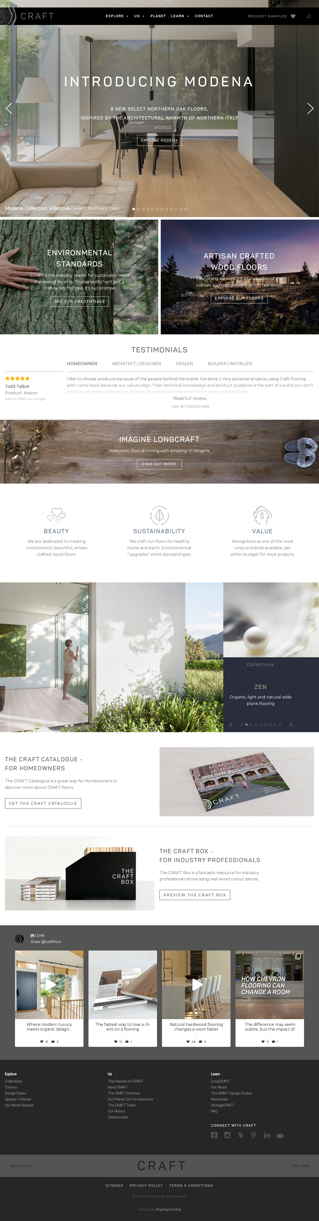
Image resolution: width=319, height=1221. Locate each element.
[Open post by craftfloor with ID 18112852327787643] (270, 984)
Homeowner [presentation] (82, 363)
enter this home (159, 136)
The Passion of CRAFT (125, 1081)
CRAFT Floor (28, 16)
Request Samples (267, 16)
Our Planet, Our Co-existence (130, 1099)
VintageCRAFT (222, 1105)
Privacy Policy (146, 1186)
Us (110, 1074)
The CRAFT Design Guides (231, 1093)
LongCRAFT (220, 1081)
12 (185, 209)
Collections (13, 1081)
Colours (11, 1087)
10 (176, 209)
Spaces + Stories (18, 1099)
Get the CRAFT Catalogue (43, 803)
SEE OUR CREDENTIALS (80, 301)
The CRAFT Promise (124, 1093)
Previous (8, 108)
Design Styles (15, 1093)
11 (181, 209)
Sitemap (115, 1186)
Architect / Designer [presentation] (136, 363)
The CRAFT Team (122, 1105)
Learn (215, 1074)
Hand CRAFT (118, 1087)
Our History (116, 1111)
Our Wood (219, 1087)
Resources (219, 1099)
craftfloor (48, 955)
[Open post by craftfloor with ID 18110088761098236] (49, 984)
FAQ (214, 1111)
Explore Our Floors (239, 298)
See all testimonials (190, 406)
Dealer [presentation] (184, 363)
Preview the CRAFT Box (194, 895)
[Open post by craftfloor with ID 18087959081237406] (122, 984)
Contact (204, 16)
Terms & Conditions (191, 1186)
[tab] (82, 364)
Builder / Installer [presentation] (230, 363)
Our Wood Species (19, 1105)
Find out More (159, 464)
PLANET (158, 16)
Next (310, 108)
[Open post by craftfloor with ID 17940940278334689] (196, 984)
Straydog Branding (168, 1209)
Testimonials (118, 1117)
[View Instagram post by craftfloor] (78, 1013)
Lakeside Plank (261, 687)
